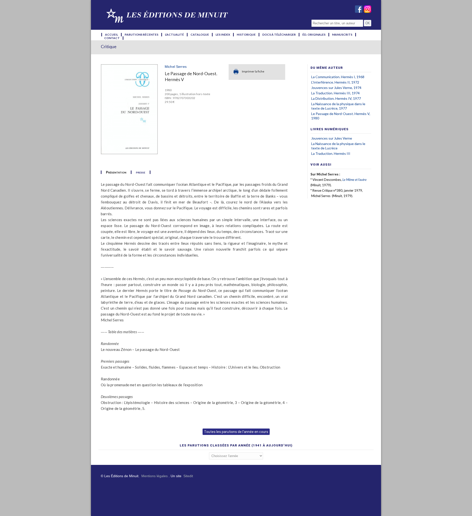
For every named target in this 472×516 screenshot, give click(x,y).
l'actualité (174, 34)
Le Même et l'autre (354, 180)
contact (112, 38)
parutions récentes (141, 34)
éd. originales (313, 34)
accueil (111, 34)
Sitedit (188, 476)
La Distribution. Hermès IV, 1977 (336, 98)
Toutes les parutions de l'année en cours (236, 432)
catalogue (200, 34)
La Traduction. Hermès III (330, 153)
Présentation (116, 172)
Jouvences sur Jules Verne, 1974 (336, 88)
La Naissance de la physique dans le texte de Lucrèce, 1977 (338, 106)
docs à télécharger (279, 34)
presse (140, 172)
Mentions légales (154, 476)
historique (246, 34)
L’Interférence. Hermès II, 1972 (335, 82)
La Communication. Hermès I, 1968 (337, 77)
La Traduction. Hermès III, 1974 (335, 93)
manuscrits (342, 34)
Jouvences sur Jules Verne (331, 138)
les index (223, 34)
